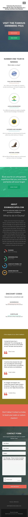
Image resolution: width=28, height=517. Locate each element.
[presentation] (4, 252)
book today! (14, 187)
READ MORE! (14, 38)
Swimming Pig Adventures (14, 6)
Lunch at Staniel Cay (15, 264)
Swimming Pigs (13, 257)
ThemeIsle (20, 513)
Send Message (15, 486)
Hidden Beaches (13, 271)
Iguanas (11, 250)
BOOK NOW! (14, 33)
